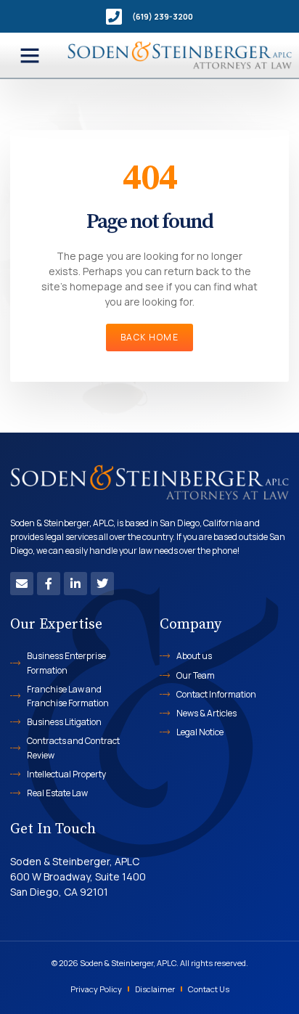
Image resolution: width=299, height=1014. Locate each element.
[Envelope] (21, 583)
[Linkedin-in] (75, 583)
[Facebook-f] (48, 583)
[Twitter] (102, 583)
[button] (30, 55)
